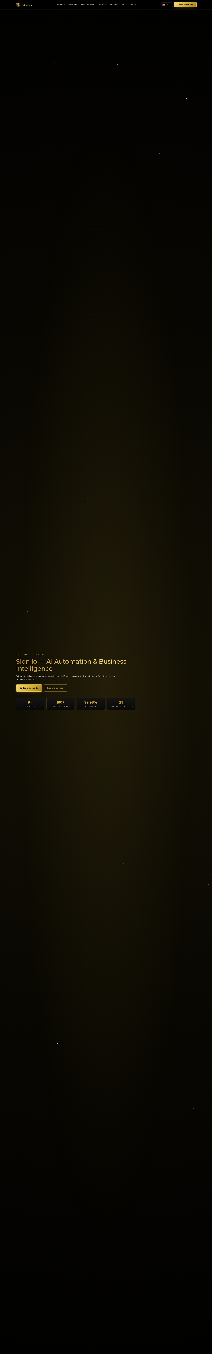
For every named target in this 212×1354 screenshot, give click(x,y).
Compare (102, 4)
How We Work (87, 4)
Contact (132, 4)
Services (61, 4)
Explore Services (56, 688)
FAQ (123, 4)
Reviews (114, 4)
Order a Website (185, 5)
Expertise (73, 4)
